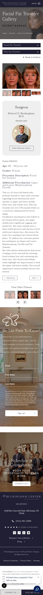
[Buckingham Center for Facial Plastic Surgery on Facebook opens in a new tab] (19, 532)
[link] (21, 521)
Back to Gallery (33, 57)
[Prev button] (18, 302)
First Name (10, 375)
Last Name (10, 384)
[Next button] (25, 302)
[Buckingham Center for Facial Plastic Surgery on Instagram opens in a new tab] (14, 532)
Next (34, 278)
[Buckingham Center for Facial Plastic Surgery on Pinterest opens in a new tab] (28, 532)
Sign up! (21, 413)
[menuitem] (14, 532)
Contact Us (21, 483)
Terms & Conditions (10, 561)
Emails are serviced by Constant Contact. (20, 405)
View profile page (21, 148)
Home (4, 33)
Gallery (12, 33)
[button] (4, 585)
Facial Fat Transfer (25, 33)
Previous (11, 278)
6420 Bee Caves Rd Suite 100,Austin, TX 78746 (21, 512)
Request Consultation (19, 538)
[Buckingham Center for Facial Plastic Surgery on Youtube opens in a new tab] (23, 532)
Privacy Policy (26, 561)
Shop (19, 541)
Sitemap (37, 561)
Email (7, 366)
